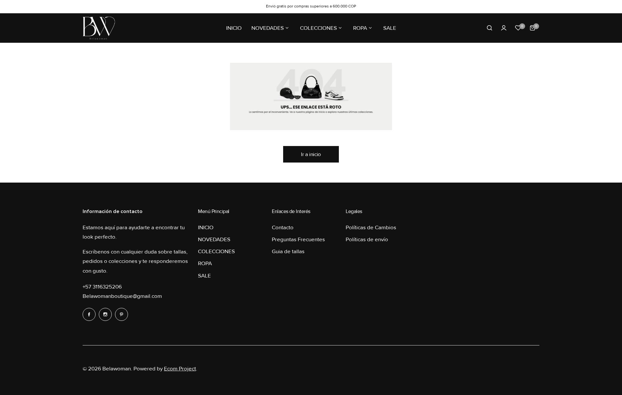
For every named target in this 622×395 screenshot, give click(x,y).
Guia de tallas (288, 251)
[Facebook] (89, 314)
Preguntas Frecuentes (298, 239)
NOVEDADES (214, 239)
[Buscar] (489, 28)
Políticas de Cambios (371, 227)
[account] (504, 28)
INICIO (205, 227)
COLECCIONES (216, 251)
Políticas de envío (367, 239)
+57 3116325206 (102, 286)
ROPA (205, 263)
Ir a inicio (311, 154)
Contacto (283, 227)
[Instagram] (105, 314)
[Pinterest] (121, 314)
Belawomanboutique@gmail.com (122, 296)
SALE (204, 275)
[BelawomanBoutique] (99, 28)
